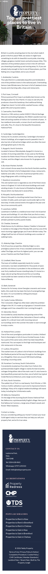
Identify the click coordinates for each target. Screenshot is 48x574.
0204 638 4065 (14, 462)
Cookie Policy (33, 554)
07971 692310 (20, 466)
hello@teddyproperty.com (21, 470)
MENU (5, 1)
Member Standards (30, 557)
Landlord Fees (13, 560)
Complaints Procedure (17, 554)
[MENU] (1, 1)
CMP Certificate (15, 557)
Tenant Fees (24, 560)
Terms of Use (14, 552)
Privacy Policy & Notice (29, 552)
